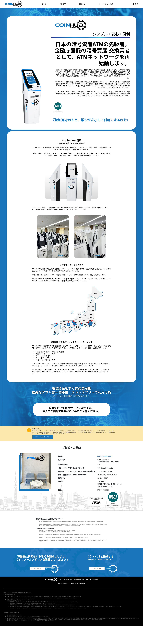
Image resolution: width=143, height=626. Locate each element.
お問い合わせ (108, 568)
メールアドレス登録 (106, 4)
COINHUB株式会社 (104, 456)
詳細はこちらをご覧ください (42, 437)
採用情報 (82, 4)
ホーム (44, 4)
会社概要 (63, 4)
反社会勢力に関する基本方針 (82, 579)
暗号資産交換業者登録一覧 (9, 594)
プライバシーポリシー (65, 579)
